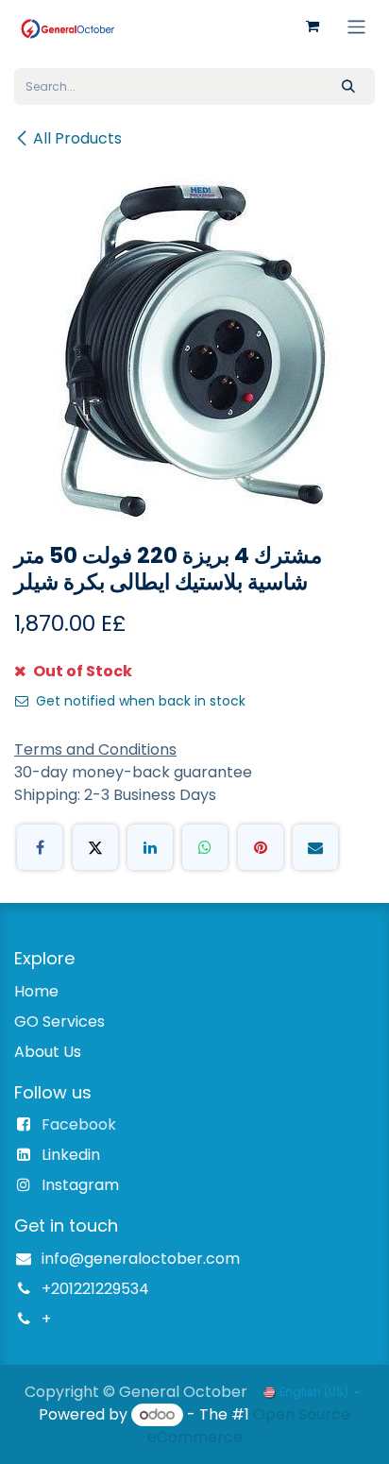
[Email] (315, 847)
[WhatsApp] (205, 847)
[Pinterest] (260, 847)
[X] (95, 847)
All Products (77, 138)
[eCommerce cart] (312, 26)
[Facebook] (39, 847)
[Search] (348, 86)
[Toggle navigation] (356, 26)
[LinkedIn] (150, 847)
